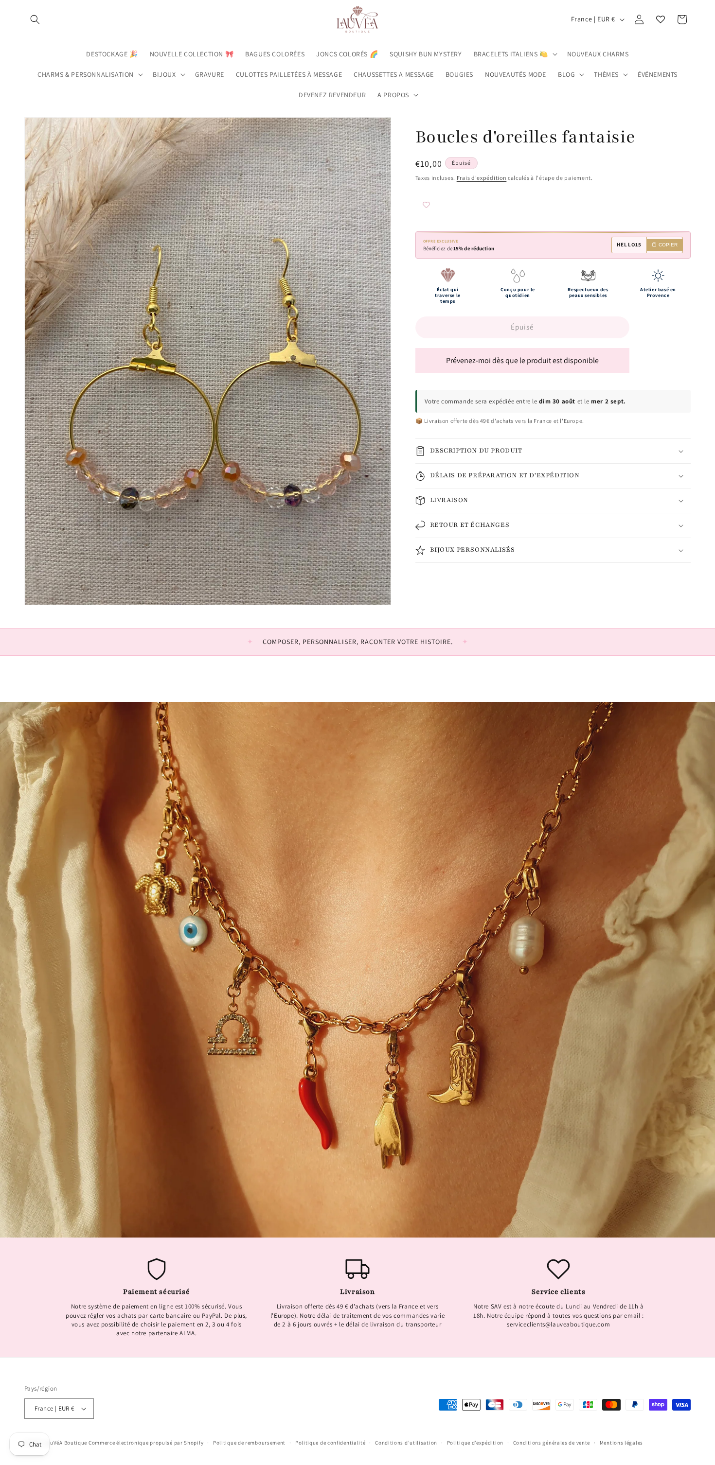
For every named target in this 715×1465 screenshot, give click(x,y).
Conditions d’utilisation (406, 1442)
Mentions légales (621, 1442)
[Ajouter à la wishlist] (444, 206)
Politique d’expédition (475, 1442)
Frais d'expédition (482, 177)
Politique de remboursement (249, 1442)
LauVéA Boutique (66, 1442)
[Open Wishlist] (660, 19)
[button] (35, 19)
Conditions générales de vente (551, 1442)
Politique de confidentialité (330, 1442)
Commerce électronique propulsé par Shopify (146, 1442)
